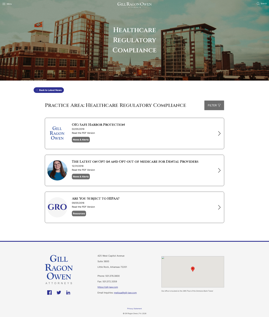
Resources (79, 213)
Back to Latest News (50, 90)
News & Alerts (81, 139)
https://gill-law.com (108, 287)
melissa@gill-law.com (125, 292)
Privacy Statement (134, 308)
